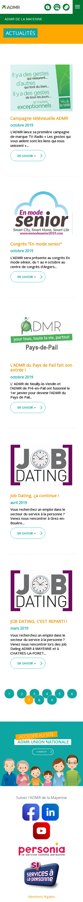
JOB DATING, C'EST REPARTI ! (38, 621)
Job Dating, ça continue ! (34, 495)
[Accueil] (10, 8)
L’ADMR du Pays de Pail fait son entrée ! (41, 367)
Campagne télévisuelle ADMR (39, 118)
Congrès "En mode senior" (36, 244)
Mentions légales (41, 896)
